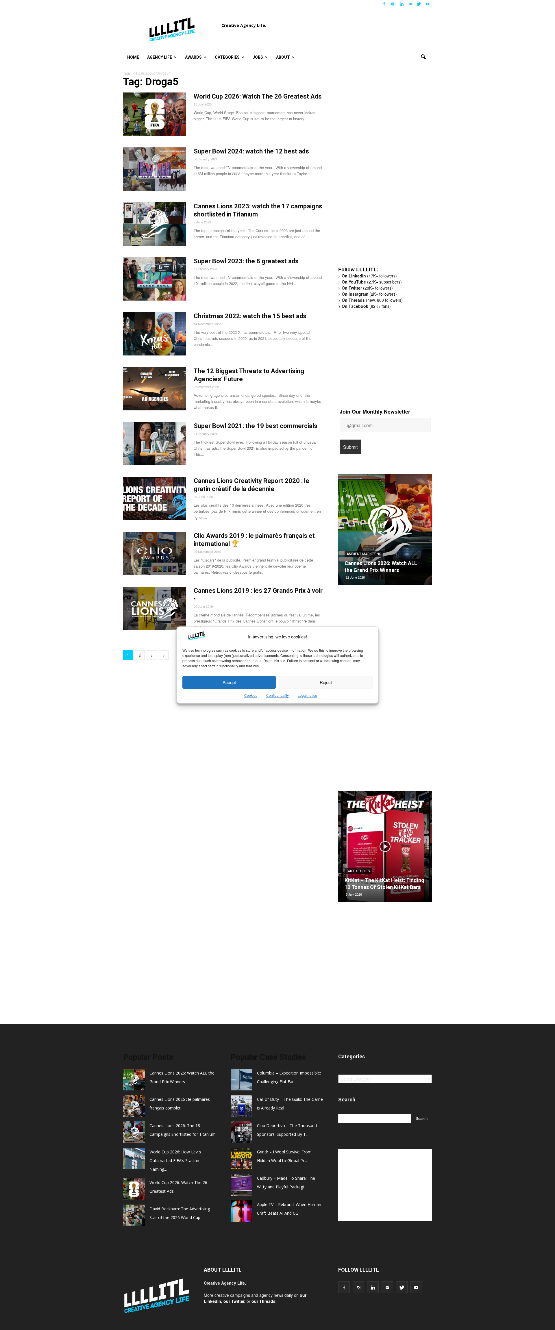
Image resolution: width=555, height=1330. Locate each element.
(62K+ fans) (366, 306)
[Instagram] (392, 4)
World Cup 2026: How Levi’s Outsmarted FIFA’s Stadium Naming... (175, 1160)
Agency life (159, 57)
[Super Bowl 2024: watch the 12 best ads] (154, 169)
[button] (423, 57)
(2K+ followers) (369, 294)
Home (133, 57)
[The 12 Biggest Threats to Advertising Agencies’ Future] (154, 388)
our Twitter (233, 1301)
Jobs (258, 57)
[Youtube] (427, 4)
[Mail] (410, 4)
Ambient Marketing (364, 554)
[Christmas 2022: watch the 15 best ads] (154, 333)
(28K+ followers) (367, 288)
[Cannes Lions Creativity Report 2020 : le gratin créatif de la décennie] (154, 498)
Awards (193, 57)
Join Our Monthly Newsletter (375, 411)
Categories (227, 57)
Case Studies (358, 871)
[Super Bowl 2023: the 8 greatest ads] (154, 279)
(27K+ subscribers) (372, 282)
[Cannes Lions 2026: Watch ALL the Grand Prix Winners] (385, 531)
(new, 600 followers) (372, 300)
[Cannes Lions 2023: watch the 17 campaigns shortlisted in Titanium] (154, 224)
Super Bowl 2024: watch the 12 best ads (251, 151)
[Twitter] (419, 4)
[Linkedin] (401, 4)
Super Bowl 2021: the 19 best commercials (255, 425)
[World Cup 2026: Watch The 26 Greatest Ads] (154, 114)
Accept (229, 682)
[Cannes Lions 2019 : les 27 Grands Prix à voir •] (154, 608)
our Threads (263, 1301)
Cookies (250, 695)
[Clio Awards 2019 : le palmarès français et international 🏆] (154, 553)
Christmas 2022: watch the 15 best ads (250, 316)
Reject (326, 682)
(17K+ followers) (369, 276)
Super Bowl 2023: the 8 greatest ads (246, 261)
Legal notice (307, 695)
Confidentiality (277, 695)
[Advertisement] (381, 172)
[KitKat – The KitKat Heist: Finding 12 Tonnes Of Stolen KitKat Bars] (385, 848)
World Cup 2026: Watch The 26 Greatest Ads (258, 96)
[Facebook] (384, 4)
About (283, 57)
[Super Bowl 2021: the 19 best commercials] (154, 443)
